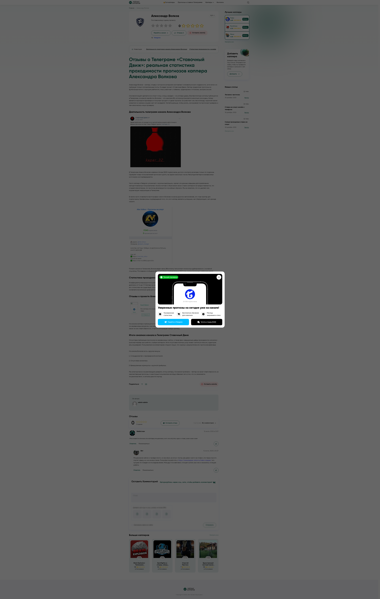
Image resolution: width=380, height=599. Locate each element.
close (219, 277)
